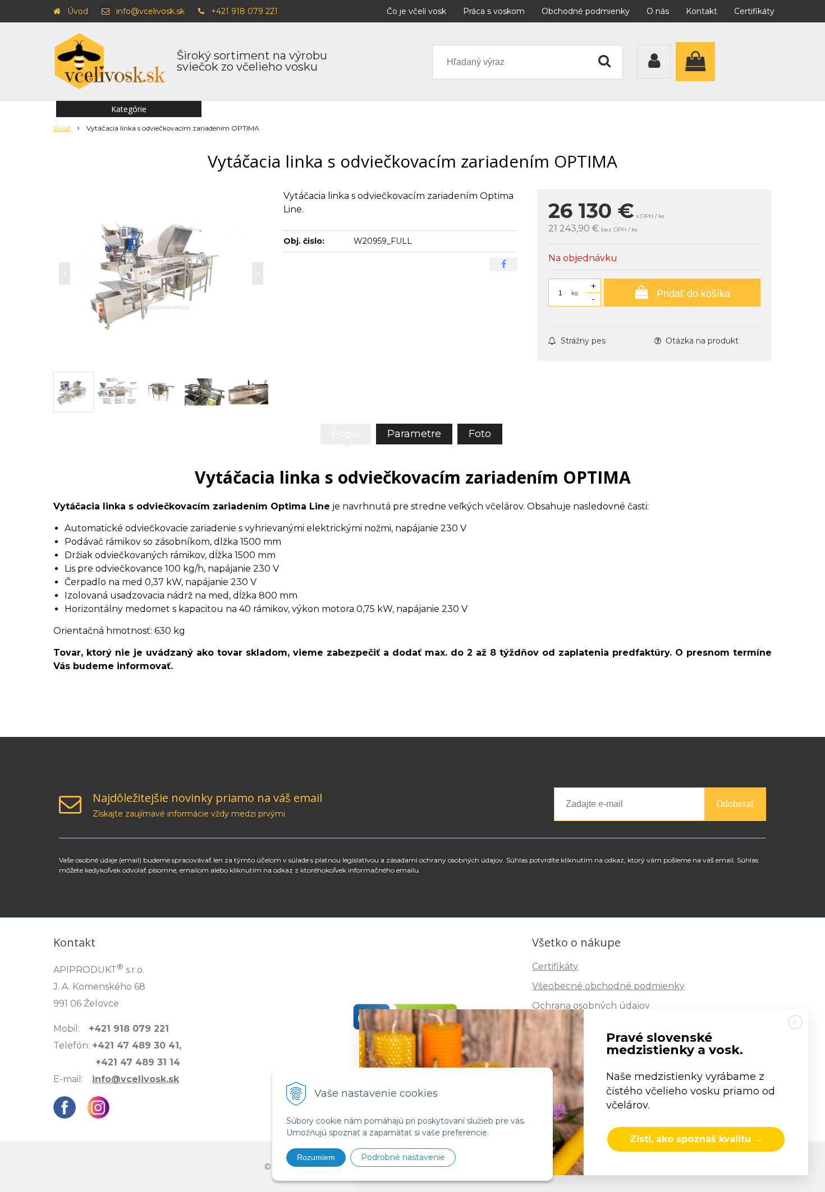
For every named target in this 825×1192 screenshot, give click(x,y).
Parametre (414, 434)
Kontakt (701, 11)
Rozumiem (316, 1157)
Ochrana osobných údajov (591, 1005)
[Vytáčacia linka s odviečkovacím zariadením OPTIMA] (161, 273)
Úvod (77, 11)
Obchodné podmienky (586, 11)
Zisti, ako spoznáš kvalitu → (696, 1139)
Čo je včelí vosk (416, 11)
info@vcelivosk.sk (150, 11)
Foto (480, 434)
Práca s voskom (494, 11)
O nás (658, 11)
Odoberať (735, 804)
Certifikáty (754, 11)
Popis (346, 434)
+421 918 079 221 (244, 11)
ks (574, 293)
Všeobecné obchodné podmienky (608, 986)
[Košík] (698, 61)
